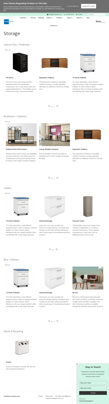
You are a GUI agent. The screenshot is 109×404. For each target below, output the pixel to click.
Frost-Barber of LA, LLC (57, 398)
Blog (88, 18)
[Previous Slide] (49, 106)
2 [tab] (53, 106)
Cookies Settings (72, 6)
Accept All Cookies (88, 6)
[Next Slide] (57, 106)
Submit (93, 393)
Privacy (41, 396)
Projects (49, 18)
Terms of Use (49, 396)
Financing (41, 18)
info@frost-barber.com (12, 396)
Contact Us (53, 25)
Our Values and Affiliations (62, 396)
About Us (79, 18)
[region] (54, 6)
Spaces (69, 18)
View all (7, 50)
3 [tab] (54, 106)
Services (33, 18)
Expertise (23, 18)
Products (59, 18)
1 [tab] (51, 106)
